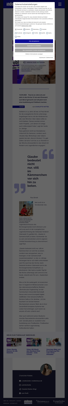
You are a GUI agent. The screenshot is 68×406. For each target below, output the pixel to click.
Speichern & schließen (34, 46)
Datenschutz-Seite (26, 25)
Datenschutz (49, 57)
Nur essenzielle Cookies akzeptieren (34, 50)
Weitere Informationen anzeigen (34, 54)
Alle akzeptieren (34, 41)
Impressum (42, 57)
